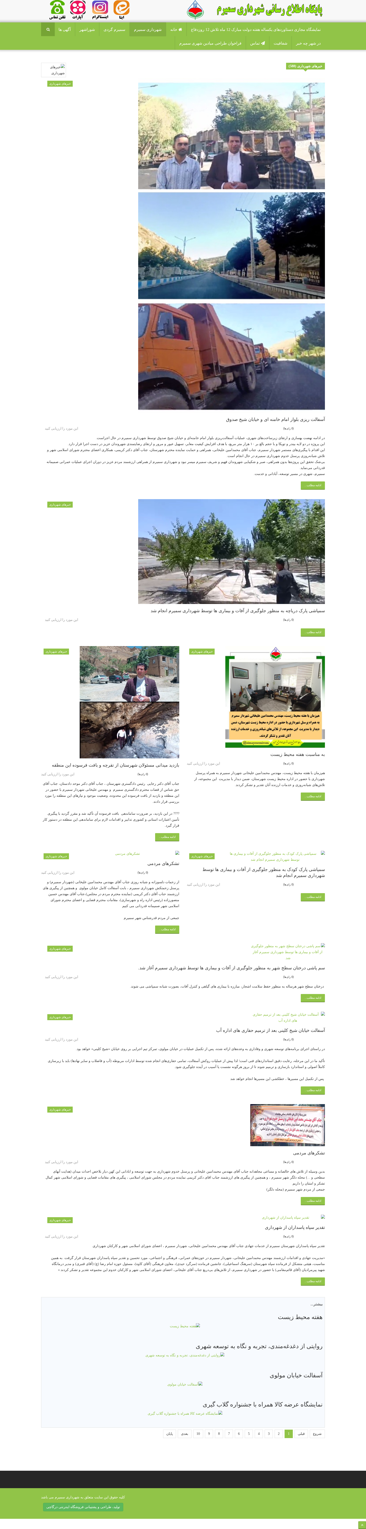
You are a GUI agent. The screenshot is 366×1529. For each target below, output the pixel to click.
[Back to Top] (362, 1525)
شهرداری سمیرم (148, 29)
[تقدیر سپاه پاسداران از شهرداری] (185, 1218)
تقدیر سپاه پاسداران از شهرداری (295, 1227)
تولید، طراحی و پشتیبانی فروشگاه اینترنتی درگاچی (83, 1507)
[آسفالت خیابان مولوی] (184, 1384)
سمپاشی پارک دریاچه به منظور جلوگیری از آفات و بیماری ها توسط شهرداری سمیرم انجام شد (238, 610)
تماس (255, 43)
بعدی (184, 1434)
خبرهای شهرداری (60, 83)
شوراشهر (87, 29)
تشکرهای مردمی (163, 863)
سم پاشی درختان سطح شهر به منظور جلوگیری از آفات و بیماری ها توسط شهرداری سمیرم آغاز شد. (231, 967)
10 (198, 1434)
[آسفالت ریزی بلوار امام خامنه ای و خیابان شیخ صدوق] (185, 245)
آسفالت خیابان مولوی (296, 1375)
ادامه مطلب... (313, 485)
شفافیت (280, 43)
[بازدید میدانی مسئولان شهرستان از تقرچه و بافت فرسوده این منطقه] (110, 702)
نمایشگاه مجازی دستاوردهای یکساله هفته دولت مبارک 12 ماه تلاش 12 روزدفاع (256, 29)
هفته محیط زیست (300, 1317)
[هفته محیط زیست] (185, 1326)
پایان (169, 1434)
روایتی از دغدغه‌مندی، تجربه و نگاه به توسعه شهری (259, 1346)
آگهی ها (65, 29)
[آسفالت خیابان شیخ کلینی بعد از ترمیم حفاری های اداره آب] (185, 1018)
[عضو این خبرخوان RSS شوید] (321, 58)
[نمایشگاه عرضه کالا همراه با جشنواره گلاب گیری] (185, 1413)
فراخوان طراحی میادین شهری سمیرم (210, 43)
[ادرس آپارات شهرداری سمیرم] (76, 9)
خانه (173, 29)
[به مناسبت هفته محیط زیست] (256, 697)
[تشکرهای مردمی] (110, 854)
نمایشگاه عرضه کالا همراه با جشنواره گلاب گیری (263, 1404)
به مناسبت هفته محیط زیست (297, 754)
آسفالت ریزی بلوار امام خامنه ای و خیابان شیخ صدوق (275, 419)
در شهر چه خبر (308, 43)
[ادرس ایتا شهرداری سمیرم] (109, 9)
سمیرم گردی (114, 29)
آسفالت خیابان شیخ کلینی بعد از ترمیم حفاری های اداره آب (270, 1030)
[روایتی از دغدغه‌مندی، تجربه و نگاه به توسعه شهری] (184, 1355)
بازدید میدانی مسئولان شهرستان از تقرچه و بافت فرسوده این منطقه (115, 765)
